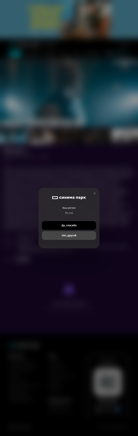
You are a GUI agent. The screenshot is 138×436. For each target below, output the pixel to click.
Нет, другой (69, 235)
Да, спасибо (69, 225)
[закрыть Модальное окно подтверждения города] (95, 193)
